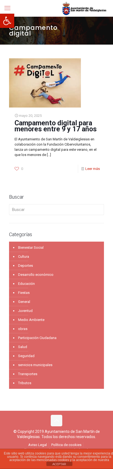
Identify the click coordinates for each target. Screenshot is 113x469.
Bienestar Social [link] (31, 247)
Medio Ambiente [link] (31, 320)
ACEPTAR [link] (59, 464)
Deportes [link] (25, 266)
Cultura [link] (23, 256)
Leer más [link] (92, 169)
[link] (7, 21)
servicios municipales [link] (35, 365)
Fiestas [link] (24, 293)
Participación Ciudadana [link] (37, 338)
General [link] (24, 302)
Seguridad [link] (26, 356)
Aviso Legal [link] (37, 445)
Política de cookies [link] (66, 445)
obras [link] (22, 329)
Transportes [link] (27, 374)
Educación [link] (26, 284)
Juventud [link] (25, 311)
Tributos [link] (24, 383)
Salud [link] (22, 347)
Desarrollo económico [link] (35, 275)
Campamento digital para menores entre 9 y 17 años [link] (56, 126)
